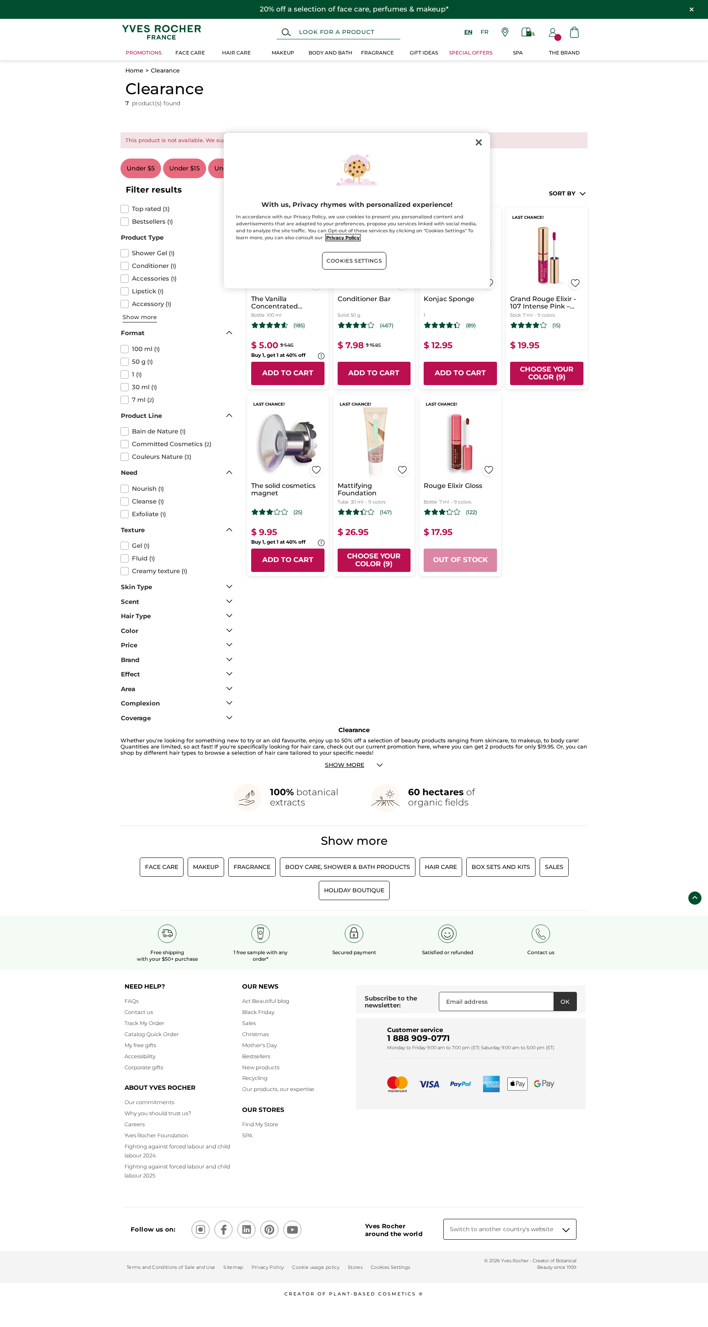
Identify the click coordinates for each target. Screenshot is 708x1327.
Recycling (255, 1078)
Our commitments (149, 1102)
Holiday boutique (354, 890)
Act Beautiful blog (265, 1001)
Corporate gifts (144, 1067)
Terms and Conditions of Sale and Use (171, 1267)
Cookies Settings (354, 261)
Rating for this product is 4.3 (442, 325)
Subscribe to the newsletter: (391, 1002)
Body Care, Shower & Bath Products (347, 867)
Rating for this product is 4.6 (269, 325)
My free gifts (140, 1045)
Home (134, 70)
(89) (471, 325)
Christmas (255, 1034)
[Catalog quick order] (529, 32)
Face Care (161, 867)
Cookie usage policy (315, 1267)
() (151, 209)
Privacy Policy (268, 1267)
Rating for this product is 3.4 (356, 512)
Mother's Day (259, 1045)
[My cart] (574, 32)
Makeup (206, 867)
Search (286, 32)
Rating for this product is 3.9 (528, 325)
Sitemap (233, 1267)
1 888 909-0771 (418, 1038)
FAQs (131, 1001)
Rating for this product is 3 (269, 512)
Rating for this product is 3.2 (442, 512)
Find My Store (260, 1124)
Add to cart (287, 373)
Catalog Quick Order (152, 1034)
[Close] (479, 143)
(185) (299, 325)
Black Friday (258, 1012)
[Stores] (505, 32)
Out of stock (460, 560)
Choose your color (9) (547, 373)
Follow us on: (153, 1229)
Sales (554, 867)
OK (565, 1001)
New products (260, 1067)
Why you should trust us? (158, 1113)
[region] (357, 210)
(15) (556, 325)
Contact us (139, 1012)
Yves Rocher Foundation (156, 1135)
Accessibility (140, 1056)
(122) (471, 512)
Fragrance (252, 867)
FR (484, 32)
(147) (386, 512)
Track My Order (144, 1023)
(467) (386, 325)
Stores (355, 1267)
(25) (297, 512)
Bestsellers (256, 1056)
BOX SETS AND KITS (501, 867)
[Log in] (553, 32)
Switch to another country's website (501, 1229)
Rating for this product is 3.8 (356, 325)
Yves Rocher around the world (393, 1230)
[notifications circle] (557, 37)
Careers (135, 1124)
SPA (247, 1135)
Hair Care (441, 867)
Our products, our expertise (278, 1089)
